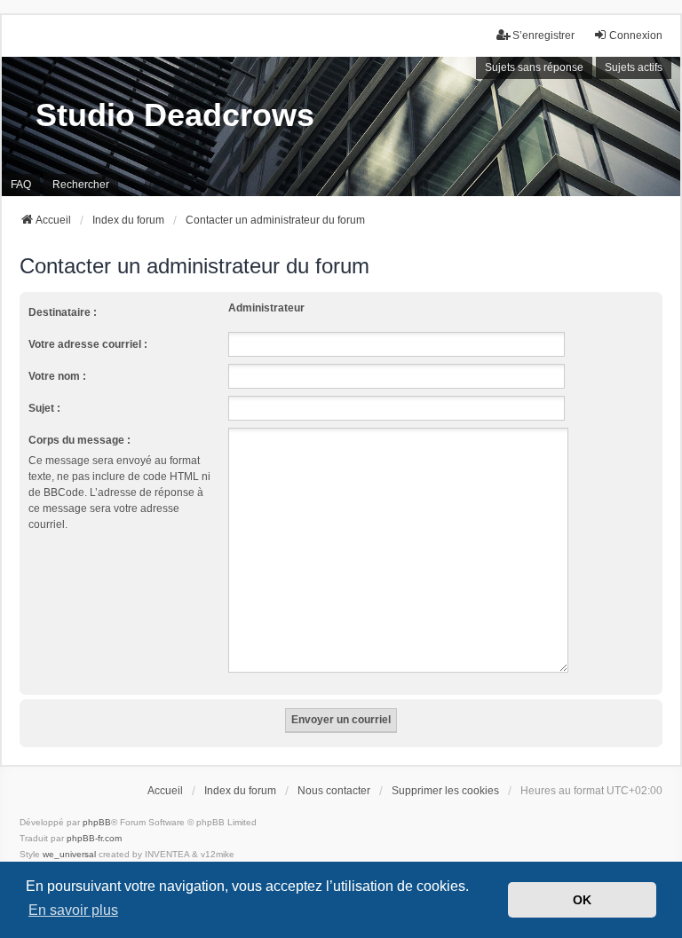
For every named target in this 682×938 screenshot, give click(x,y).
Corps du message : (79, 440)
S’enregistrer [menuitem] (543, 35)
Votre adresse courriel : (87, 344)
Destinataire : (62, 312)
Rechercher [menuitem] (80, 184)
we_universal (69, 854)
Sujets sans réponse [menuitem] (534, 67)
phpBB (97, 822)
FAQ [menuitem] (21, 184)
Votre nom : (57, 376)
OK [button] (582, 900)
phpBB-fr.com (94, 838)
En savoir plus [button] (73, 910)
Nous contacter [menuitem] (333, 790)
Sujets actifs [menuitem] (633, 67)
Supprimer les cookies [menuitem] (445, 790)
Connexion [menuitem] (635, 35)
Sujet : (44, 408)
